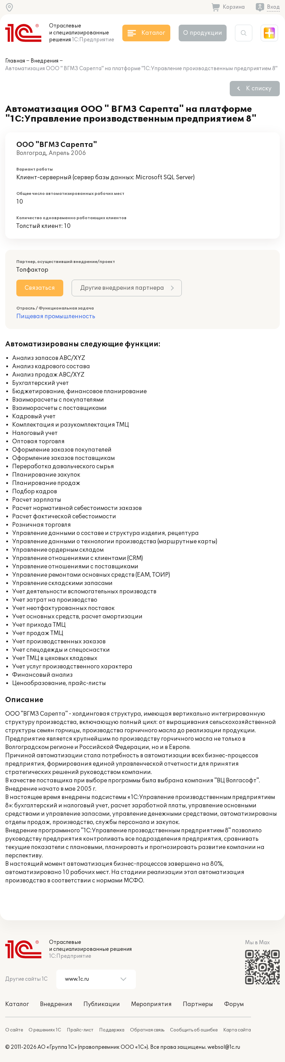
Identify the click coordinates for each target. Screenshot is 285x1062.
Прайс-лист (80, 1030)
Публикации (101, 1004)
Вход (273, 7)
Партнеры (198, 1004)
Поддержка (111, 1030)
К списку (258, 88)
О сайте (14, 1030)
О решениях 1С (44, 1030)
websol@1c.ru (223, 1047)
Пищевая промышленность (55, 316)
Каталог (17, 1004)
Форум (234, 1004)
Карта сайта (237, 1030)
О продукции (202, 33)
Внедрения (44, 61)
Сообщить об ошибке (194, 1030)
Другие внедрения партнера (122, 288)
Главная (15, 61)
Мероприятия (151, 1004)
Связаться (40, 288)
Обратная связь (147, 1030)
